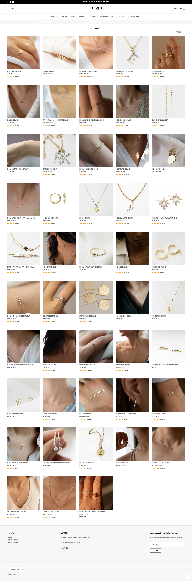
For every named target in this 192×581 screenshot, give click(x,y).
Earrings (64, 16)
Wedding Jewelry (136, 16)
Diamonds (92, 16)
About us (10, 537)
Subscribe (155, 550)
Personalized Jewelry (106, 16)
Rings (73, 16)
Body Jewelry (122, 16)
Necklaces (54, 16)
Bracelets (82, 16)
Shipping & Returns (13, 540)
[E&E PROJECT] (96, 8)
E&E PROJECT (13, 575)
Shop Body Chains (101, 3)
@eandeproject (87, 537)
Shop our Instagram (13, 543)
